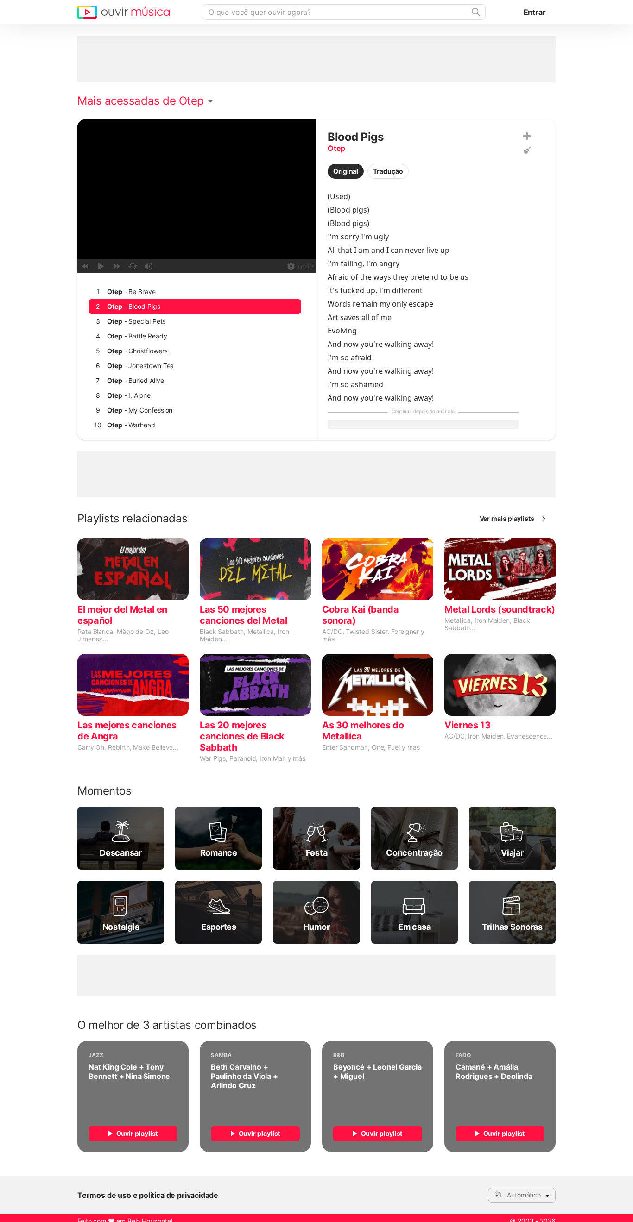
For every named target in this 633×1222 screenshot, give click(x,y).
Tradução (388, 171)
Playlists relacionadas (132, 518)
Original (345, 171)
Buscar (475, 12)
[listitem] (195, 291)
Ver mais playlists (507, 518)
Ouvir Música (123, 12)
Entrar (535, 12)
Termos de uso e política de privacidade (147, 1195)
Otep (336, 148)
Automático (524, 1195)
